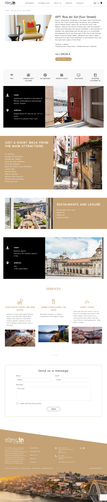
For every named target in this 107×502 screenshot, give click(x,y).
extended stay (44, 3)
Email (57, 376)
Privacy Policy (36, 468)
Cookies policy (25, 468)
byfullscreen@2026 (96, 468)
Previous (46, 38)
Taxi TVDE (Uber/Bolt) (20, 267)
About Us (57, 3)
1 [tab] (51, 355)
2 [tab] (56, 355)
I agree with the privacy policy (30, 403)
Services (69, 3)
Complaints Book (47, 468)
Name (18, 376)
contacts (80, 3)
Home (7, 10)
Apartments (29, 3)
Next (50, 38)
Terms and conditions (12, 468)
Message (19, 385)
